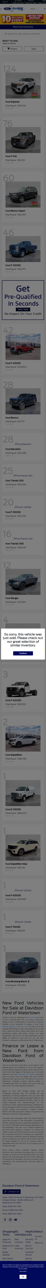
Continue (23, 653)
